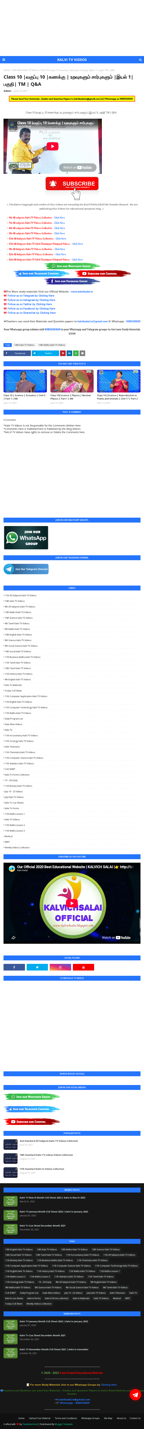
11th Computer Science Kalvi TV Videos (24, 757)
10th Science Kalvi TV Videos (18, 617)
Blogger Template (64, 1424)
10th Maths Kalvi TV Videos (25, 70)
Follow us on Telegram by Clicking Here (31, 295)
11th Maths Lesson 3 (15, 830)
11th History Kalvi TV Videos (18, 673)
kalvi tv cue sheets (14, 802)
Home (7, 70)
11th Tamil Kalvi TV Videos (18, 662)
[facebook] (14, 967)
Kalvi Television (12, 746)
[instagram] (60, 967)
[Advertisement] (72, 28)
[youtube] (83, 967)
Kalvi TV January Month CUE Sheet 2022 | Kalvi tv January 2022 (54, 1211)
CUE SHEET (10, 769)
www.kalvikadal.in (82, 291)
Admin (8, 90)
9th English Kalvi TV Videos (18, 679)
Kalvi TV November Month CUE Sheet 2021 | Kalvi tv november (54, 1349)
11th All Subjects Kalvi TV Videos (20, 595)
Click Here (59, 217)
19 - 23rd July (11, 780)
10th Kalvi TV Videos (24, 344)
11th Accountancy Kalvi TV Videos (21, 735)
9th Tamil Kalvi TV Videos (17, 623)
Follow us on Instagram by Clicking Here (31, 300)
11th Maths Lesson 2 (15, 825)
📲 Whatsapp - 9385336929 (72, 1402)
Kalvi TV (8, 729)
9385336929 (126, 98)
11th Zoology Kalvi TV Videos (19, 741)
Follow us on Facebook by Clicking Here (31, 308)
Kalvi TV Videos (12, 819)
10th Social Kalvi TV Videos (18, 651)
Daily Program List (14, 718)
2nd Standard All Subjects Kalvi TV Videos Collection (49, 1140)
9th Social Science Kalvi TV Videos (21, 645)
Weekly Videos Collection (17, 847)
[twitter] (37, 967)
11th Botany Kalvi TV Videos (18, 785)
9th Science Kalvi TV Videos (18, 640)
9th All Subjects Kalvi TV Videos (20, 606)
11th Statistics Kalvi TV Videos (19, 763)
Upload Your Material (39, 1418)
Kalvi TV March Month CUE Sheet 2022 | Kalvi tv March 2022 (52, 1197)
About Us (121, 1418)
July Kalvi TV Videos (14, 797)
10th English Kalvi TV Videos (18, 634)
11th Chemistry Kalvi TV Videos (20, 752)
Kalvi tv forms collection (17, 774)
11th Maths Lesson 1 (15, 813)
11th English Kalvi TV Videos (18, 701)
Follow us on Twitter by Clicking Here (30, 304)
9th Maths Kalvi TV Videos (17, 629)
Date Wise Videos (13, 724)
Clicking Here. (73, 1384)
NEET (7, 841)
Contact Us (135, 1418)
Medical (8, 836)
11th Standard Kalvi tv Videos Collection (42, 1168)
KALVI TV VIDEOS (72, 59)
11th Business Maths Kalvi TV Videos (22, 657)
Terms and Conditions (66, 1418)
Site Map (108, 1418)
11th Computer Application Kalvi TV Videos (26, 696)
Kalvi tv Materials (13, 685)
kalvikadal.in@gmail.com (87, 98)
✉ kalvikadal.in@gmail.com (73, 1399)
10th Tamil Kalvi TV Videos (18, 668)
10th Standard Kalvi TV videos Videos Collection (46, 1154)
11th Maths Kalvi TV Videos (18, 713)
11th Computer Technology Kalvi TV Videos (26, 707)
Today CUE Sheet (13, 690)
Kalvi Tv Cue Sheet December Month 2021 (43, 1225)
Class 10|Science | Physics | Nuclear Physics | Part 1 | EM (70, 397)
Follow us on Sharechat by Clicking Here (31, 313)
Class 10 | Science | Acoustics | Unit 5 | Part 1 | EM (24, 397)
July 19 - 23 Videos (14, 791)
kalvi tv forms (12, 808)
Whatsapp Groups (90, 1418)
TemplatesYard (30, 1424)
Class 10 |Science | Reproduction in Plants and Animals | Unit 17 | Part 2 (117, 397)
